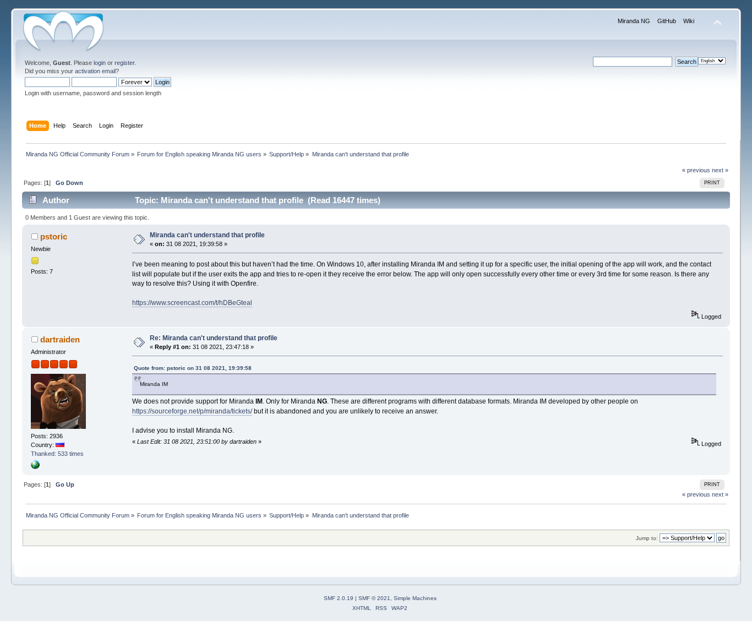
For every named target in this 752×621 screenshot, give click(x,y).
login (100, 62)
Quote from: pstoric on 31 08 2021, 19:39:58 (193, 368)
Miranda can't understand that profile (207, 235)
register (124, 62)
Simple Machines (415, 598)
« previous (696, 170)
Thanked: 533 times (57, 453)
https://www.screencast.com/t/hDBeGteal (192, 303)
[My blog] (35, 467)
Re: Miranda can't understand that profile (213, 338)
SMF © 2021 (374, 598)
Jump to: (647, 538)
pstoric (53, 236)
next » (720, 170)
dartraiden (60, 339)
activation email (95, 71)
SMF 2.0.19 (338, 598)
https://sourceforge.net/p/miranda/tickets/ (192, 411)
